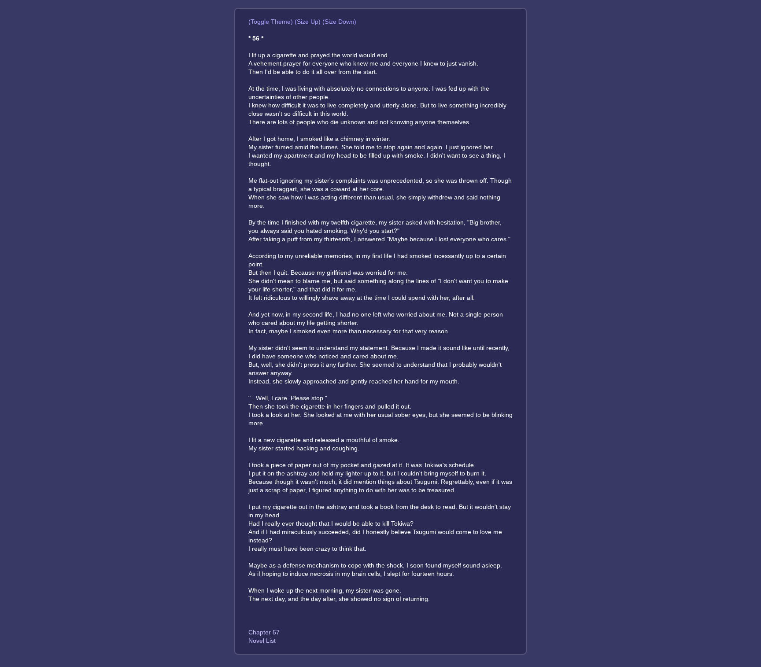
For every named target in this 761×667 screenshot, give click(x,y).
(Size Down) (339, 21)
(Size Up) (308, 21)
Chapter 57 (264, 632)
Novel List (262, 640)
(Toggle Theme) (270, 21)
